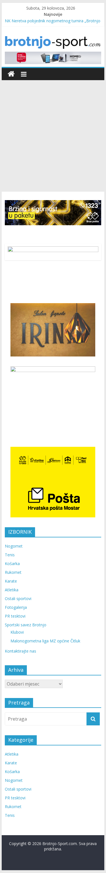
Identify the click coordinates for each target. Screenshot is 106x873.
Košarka (12, 563)
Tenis (10, 554)
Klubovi (17, 632)
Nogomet (14, 546)
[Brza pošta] (53, 212)
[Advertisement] (53, 136)
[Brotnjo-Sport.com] (11, 74)
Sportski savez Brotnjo (25, 624)
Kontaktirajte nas (20, 651)
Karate (11, 581)
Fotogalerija (16, 607)
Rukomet (13, 572)
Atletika (11, 589)
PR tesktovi (15, 616)
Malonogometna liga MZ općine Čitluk (45, 641)
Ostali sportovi (18, 598)
